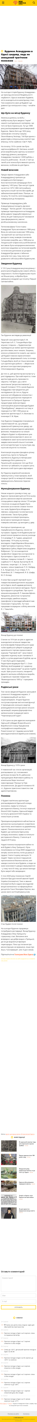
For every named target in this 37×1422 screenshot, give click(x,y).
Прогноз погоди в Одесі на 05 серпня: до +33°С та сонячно (18, 1359)
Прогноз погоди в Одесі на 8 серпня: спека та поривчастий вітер (19, 1334)
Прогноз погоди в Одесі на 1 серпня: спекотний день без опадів (17, 1392)
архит (7, 1134)
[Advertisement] (18, 29)
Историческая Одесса (27, 1134)
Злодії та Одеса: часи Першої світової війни (26, 1196)
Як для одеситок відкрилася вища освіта (27, 1210)
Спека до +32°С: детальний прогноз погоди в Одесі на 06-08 (20, 1351)
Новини (19, 1318)
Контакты (26, 1414)
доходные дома (15, 1134)
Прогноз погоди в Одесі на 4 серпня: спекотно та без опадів (17, 1367)
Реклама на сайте (13, 1414)
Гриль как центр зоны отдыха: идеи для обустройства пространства (19, 1326)
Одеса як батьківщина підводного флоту (26, 1183)
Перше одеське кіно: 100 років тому (27, 1156)
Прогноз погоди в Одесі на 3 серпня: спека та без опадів (19, 1375)
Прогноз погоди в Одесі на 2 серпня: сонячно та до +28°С (17, 1384)
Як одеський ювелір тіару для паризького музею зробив (27, 1143)
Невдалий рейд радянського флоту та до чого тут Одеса (27, 1170)
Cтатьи (10, 1403)
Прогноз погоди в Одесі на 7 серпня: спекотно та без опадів (17, 1342)
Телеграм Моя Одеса (24, 954)
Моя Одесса (3, 1403)
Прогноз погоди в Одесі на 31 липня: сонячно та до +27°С (17, 1400)
